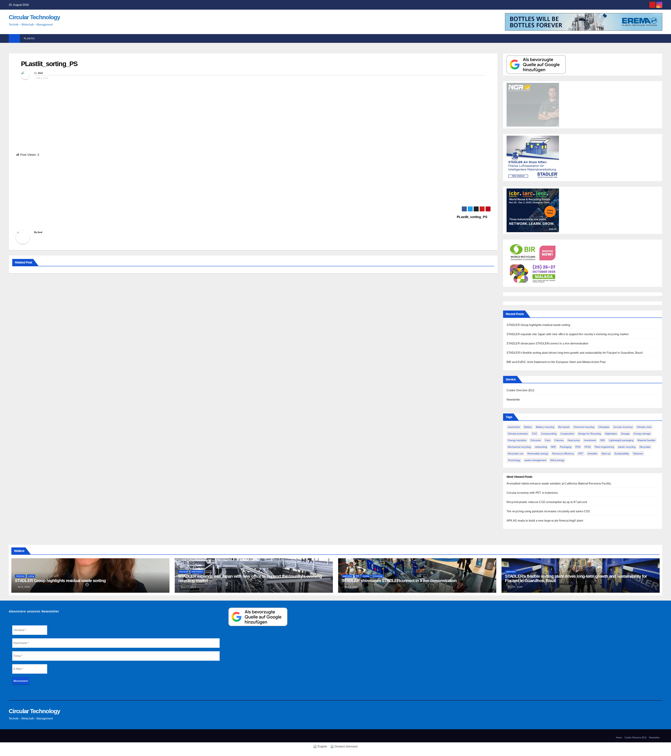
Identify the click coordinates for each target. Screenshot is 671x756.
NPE (553, 446)
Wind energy (557, 460)
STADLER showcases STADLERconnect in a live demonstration (548, 343)
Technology (514, 460)
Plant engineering (604, 446)
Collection (20, 576)
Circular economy (623, 427)
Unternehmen (197, 572)
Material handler (646, 440)
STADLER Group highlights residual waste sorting (538, 324)
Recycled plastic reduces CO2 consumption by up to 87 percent (547, 502)
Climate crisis (644, 427)
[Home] (14, 38)
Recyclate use (515, 453)
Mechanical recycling (519, 446)
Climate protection (518, 433)
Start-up (605, 453)
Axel (40, 73)
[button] (661, 38)
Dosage (625, 433)
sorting (31, 576)
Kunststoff (183, 572)
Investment (590, 440)
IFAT (357, 576)
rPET (580, 453)
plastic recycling (627, 446)
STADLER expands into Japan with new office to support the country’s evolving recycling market (568, 334)
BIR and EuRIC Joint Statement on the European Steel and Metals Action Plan (556, 362)
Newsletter (513, 399)
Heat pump (574, 440)
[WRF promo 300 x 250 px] (533, 210)
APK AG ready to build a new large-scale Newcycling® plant (545, 520)
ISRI (602, 440)
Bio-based (563, 427)
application (347, 576)
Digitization (611, 433)
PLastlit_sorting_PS (49, 63)
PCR (577, 446)
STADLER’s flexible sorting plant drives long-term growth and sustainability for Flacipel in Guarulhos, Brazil (575, 352)
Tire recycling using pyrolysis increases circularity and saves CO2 (548, 511)
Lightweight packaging (621, 440)
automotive (514, 427)
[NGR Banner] (533, 104)
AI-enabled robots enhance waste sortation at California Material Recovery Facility (559, 483)
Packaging (565, 446)
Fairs (547, 440)
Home (619, 737)
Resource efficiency (563, 453)
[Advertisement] (120, 181)
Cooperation (567, 433)
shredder (592, 453)
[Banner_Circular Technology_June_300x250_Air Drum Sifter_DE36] (533, 157)
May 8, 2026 (351, 587)
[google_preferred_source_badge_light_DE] (536, 64)
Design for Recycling (589, 433)
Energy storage (642, 433)
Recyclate (645, 446)
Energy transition (517, 440)
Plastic (29, 38)
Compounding (549, 433)
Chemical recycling (583, 427)
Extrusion (536, 440)
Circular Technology (34, 17)
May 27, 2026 (188, 587)
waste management (535, 460)
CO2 (534, 433)
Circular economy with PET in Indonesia (532, 492)
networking (541, 446)
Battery (528, 427)
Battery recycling (545, 427)
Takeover (638, 453)
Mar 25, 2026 (515, 587)
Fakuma (559, 440)
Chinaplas (603, 427)
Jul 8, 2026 (24, 587)
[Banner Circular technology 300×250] (533, 262)
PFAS (588, 446)
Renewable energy (537, 453)
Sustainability (621, 453)
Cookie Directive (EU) (520, 390)
